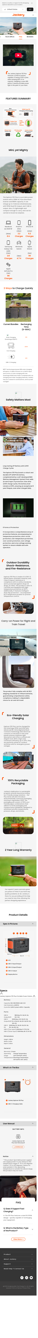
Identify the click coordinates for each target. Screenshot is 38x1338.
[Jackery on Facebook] (21, 1277)
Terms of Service (17, 1288)
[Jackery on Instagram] (26, 1277)
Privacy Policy (26, 1288)
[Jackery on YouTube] (31, 1277)
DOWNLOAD (19, 1147)
